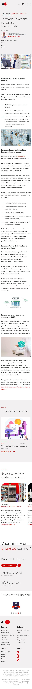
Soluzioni (20, 627)
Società (4, 627)
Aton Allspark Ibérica (7, 635)
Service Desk (21, 642)
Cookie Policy (14, 679)
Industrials (4, 659)
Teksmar (3, 637)
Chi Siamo (4, 630)
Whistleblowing (25, 681)
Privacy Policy (5, 679)
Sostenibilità (5, 642)
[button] (11, 613)
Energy (3, 661)
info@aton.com (11, 582)
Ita (22, 4)
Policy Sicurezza (23, 683)
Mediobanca (21, 156)
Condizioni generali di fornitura (10, 681)
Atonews (8, 13)
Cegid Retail (20, 640)
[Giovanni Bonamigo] (4, 35)
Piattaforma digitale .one (23, 631)
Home (2, 13)
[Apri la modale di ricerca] (19, 4)
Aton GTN (4, 640)
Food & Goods (5, 651)
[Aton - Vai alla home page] (4, 3)
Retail (3, 654)
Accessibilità (16, 684)
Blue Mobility (5, 632)
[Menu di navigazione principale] (29, 4)
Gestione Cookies (25, 679)
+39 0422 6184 (11, 573)
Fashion (3, 656)
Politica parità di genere (10, 683)
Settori (4, 648)
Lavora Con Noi (5, 644)
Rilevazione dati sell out (23, 636)
